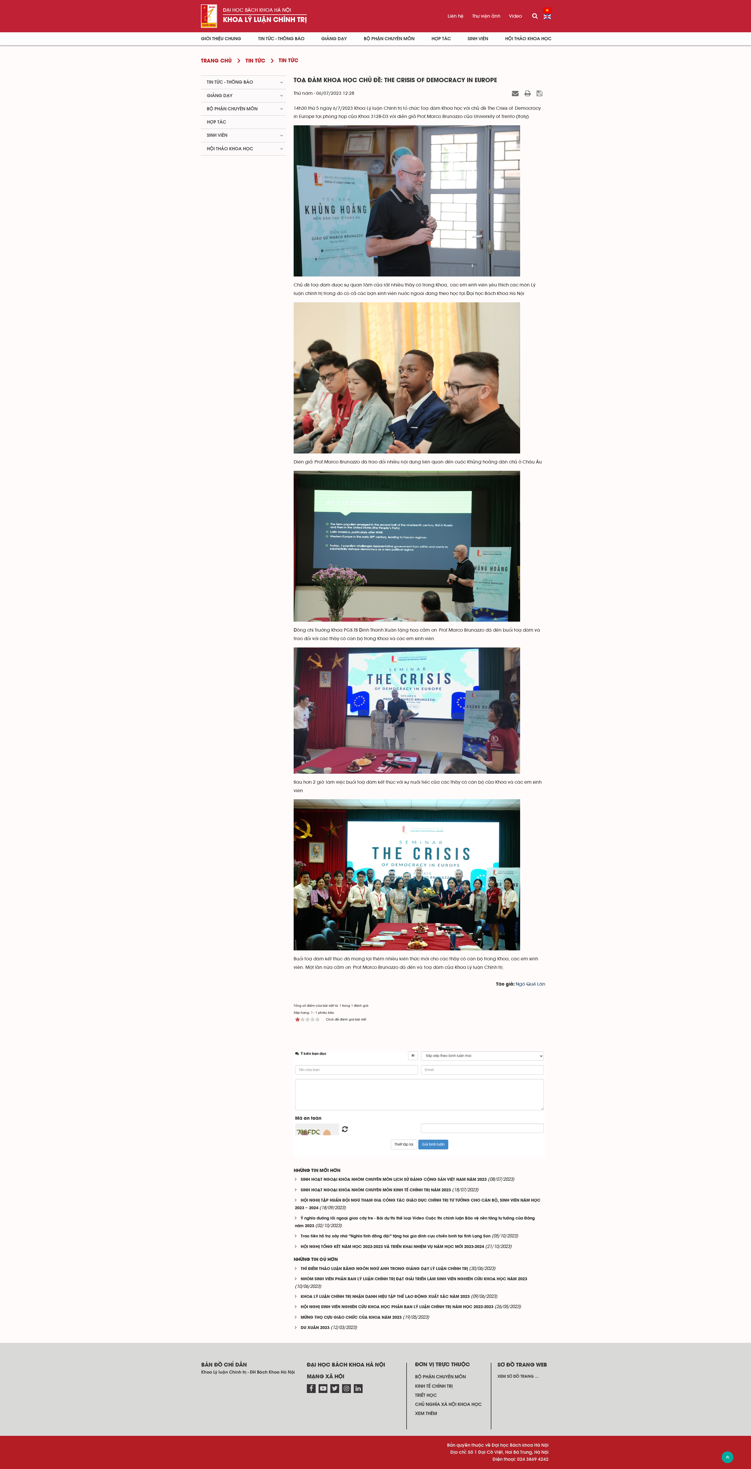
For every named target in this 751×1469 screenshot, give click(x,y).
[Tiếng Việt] (547, 10)
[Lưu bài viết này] (540, 93)
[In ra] (528, 93)
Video (515, 16)
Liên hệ (456, 16)
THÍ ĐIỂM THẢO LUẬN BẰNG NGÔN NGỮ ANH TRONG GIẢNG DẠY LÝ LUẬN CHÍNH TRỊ (384, 1269)
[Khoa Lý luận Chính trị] (209, 16)
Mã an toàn (308, 1118)
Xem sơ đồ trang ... (518, 1376)
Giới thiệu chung (221, 38)
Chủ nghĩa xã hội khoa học (448, 1404)
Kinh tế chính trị (434, 1386)
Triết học (426, 1395)
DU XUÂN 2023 (315, 1328)
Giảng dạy (334, 38)
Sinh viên (478, 38)
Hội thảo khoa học (528, 38)
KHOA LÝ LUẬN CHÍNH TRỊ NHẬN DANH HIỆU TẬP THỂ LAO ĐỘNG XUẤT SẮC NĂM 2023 (385, 1297)
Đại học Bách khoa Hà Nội (257, 10)
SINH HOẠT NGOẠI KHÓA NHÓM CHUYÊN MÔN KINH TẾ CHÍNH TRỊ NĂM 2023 (376, 1190)
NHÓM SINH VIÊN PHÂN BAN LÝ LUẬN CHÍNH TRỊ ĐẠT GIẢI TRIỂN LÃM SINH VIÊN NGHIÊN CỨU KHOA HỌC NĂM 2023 (414, 1279)
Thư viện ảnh (486, 16)
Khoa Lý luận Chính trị (265, 20)
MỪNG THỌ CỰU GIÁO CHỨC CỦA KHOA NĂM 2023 (351, 1318)
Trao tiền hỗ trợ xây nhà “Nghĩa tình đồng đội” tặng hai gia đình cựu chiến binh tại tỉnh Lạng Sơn (395, 1236)
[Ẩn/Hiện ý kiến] (413, 1055)
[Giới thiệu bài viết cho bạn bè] (516, 93)
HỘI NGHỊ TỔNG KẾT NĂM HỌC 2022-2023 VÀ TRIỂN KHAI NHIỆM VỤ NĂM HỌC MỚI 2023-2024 (392, 1247)
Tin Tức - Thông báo (281, 38)
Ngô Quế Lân (530, 984)
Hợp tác (441, 38)
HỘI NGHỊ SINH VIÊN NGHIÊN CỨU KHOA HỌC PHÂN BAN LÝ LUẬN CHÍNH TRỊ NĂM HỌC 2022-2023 (397, 1307)
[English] (547, 16)
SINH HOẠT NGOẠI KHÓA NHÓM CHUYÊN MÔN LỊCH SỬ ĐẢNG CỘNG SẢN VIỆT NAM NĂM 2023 (394, 1180)
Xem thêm (426, 1413)
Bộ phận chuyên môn (389, 38)
